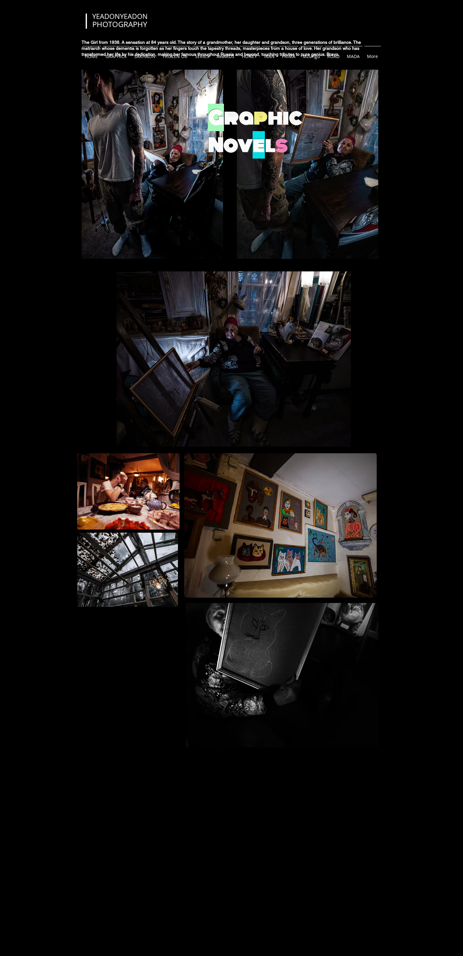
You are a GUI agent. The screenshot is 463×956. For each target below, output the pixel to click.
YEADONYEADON (120, 16)
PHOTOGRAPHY (119, 24)
